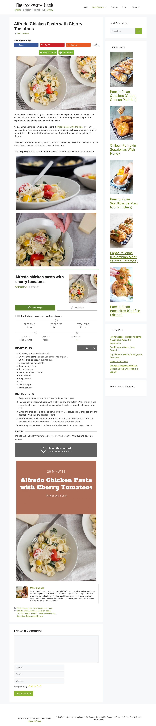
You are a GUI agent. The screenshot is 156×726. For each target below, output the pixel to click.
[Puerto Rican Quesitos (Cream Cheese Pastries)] (126, 69)
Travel (124, 7)
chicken (41, 611)
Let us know (54, 451)
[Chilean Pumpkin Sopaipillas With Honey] (126, 123)
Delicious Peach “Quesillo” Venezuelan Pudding (36, 613)
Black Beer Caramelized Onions (30, 616)
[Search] (138, 31)
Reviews (114, 7)
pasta (48, 611)
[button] (16, 286)
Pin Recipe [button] (79, 307)
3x (94, 348)
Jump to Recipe (49, 52)
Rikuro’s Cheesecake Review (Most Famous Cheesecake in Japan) (124, 368)
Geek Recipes (98, 7)
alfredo (20, 611)
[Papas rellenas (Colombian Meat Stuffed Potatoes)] (126, 231)
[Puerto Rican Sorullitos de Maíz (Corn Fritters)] (126, 177)
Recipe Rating (20, 686)
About (134, 7)
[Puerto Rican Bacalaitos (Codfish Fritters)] (126, 284)
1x (80, 348)
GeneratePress (34, 721)
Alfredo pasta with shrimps (70, 127)
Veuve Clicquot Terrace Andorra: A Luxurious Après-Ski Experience (125, 340)
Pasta (50, 608)
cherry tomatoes (31, 611)
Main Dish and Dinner (38, 608)
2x (87, 348)
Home (85, 7)
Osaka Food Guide (119, 361)
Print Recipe (67, 52)
